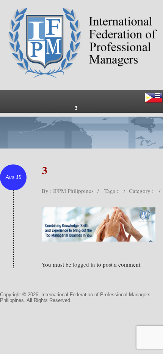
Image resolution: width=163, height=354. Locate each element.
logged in (84, 264)
